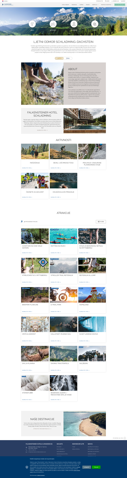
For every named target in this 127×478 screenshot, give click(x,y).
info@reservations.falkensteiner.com (37, 452)
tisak (73, 446)
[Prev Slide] (22, 84)
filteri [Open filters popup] (102, 221)
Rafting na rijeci (58, 246)
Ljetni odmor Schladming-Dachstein (63, 41)
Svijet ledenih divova (88, 334)
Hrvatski (5, 1)
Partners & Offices (93, 449)
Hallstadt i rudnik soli (61, 334)
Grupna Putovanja (93, 446)
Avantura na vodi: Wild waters (32, 247)
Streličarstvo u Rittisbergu (34, 275)
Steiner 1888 (27, 393)
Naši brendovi (61, 451)
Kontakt (123, 1)
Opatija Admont (29, 334)
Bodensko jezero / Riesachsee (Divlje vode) (61, 394)
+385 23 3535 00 (32, 450)
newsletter (100, 1)
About (72, 69)
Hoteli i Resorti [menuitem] (65, 4)
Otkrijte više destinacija (41, 428)
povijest (59, 446)
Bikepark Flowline (30, 305)
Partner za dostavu (93, 451)
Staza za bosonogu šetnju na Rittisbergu (91, 247)
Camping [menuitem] (81, 4)
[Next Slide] (62, 84)
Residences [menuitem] (74, 4)
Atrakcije (63, 212)
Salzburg (83, 363)
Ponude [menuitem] (87, 4)
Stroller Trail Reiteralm (62, 275)
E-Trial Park (56, 305)
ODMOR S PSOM (92, 454)
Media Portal (76, 449)
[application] (63, 467)
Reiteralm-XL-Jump (87, 275)
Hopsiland (84, 305)
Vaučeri (107, 1)
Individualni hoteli (62, 454)
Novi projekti (60, 449)
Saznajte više (41, 130)
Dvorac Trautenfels (60, 363)
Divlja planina (28, 363)
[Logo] (7, 5)
